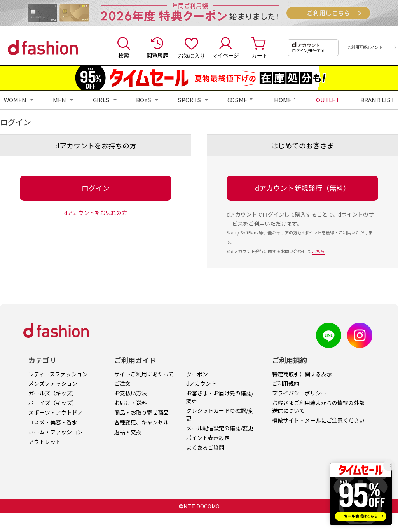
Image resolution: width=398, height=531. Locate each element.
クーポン (197, 374)
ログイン (96, 188)
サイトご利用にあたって (144, 374)
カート (259, 55)
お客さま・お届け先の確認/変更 (219, 397)
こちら (318, 251)
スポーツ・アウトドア (55, 412)
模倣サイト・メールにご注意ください (318, 420)
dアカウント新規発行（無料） (302, 188)
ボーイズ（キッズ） (52, 403)
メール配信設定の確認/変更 (219, 428)
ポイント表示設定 (208, 438)
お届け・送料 (130, 403)
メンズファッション (52, 383)
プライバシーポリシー (299, 393)
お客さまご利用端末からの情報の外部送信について (318, 406)
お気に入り (191, 55)
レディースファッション (57, 374)
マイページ (225, 55)
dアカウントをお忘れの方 (95, 213)
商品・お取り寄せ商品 (141, 412)
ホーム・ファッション (55, 432)
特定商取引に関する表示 (302, 374)
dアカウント (201, 383)
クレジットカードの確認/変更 (219, 414)
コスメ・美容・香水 (52, 422)
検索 (123, 55)
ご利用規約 (285, 383)
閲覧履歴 (157, 55)
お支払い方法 (130, 393)
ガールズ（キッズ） (52, 393)
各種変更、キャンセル (141, 422)
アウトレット (44, 441)
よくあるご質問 (205, 447)
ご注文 (122, 383)
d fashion (43, 47)
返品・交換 (127, 432)
